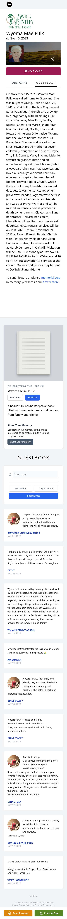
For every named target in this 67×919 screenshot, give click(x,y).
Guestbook (45, 82)
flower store (51, 282)
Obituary (19, 82)
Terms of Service (42, 905)
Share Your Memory (20, 441)
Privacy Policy (25, 905)
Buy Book (32, 397)
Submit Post (33, 495)
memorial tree (50, 277)
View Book (15, 397)
